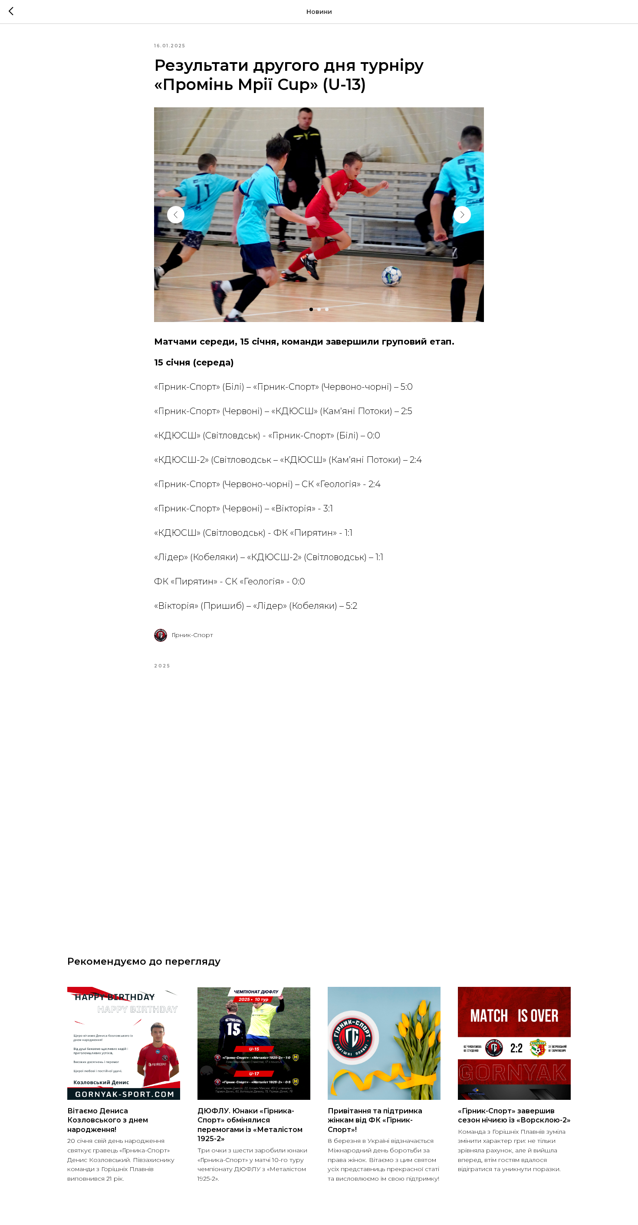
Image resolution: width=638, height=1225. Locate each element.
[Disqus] (319, 801)
